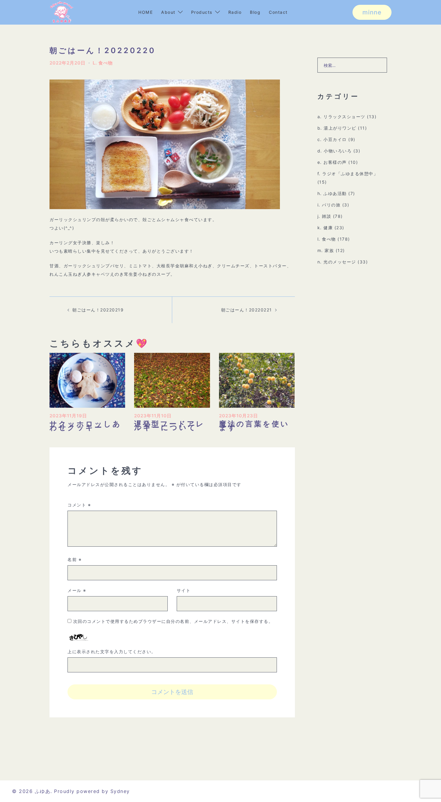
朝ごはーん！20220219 (98, 309)
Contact (278, 12)
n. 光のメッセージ (336, 261)
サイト (184, 590)
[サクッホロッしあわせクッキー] (87, 379)
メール (77, 590)
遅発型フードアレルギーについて (169, 425)
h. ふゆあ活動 (332, 193)
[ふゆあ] (62, 11)
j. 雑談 (324, 216)
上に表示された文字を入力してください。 (112, 651)
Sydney (120, 791)
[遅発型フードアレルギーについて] (172, 379)
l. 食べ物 (103, 63)
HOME (145, 12)
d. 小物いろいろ (334, 150)
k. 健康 (325, 227)
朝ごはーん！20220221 (246, 309)
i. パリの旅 (329, 204)
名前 (75, 559)
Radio (235, 12)
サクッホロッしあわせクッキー (86, 425)
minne (372, 12)
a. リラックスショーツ (341, 116)
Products (202, 12)
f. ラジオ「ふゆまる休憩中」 (347, 173)
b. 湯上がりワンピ (336, 128)
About (168, 12)
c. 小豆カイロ (332, 139)
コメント (79, 504)
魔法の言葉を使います (254, 425)
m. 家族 (325, 250)
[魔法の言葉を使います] (257, 379)
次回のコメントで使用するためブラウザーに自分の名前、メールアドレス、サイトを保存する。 (173, 621)
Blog (255, 12)
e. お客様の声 (332, 162)
